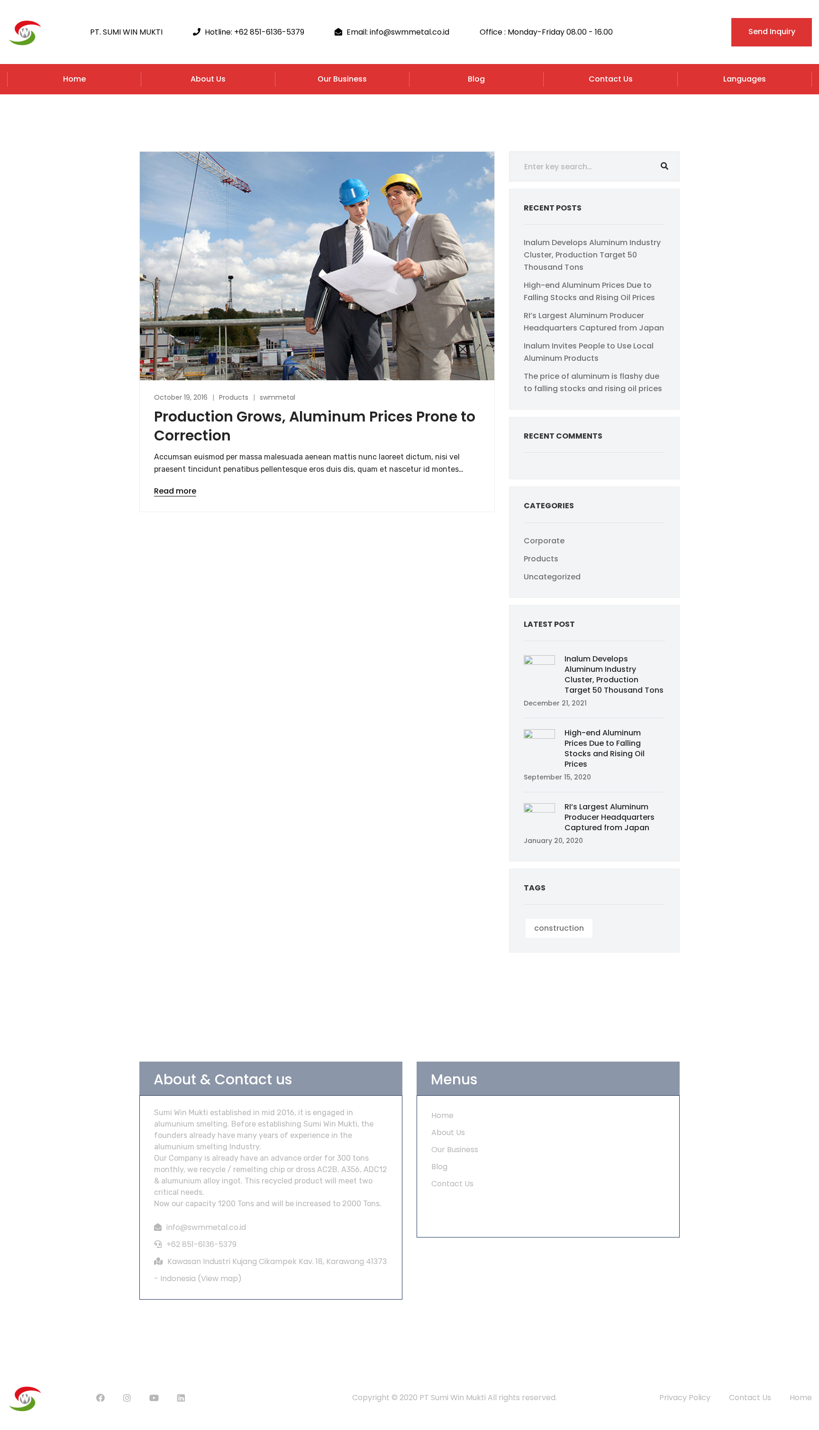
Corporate (544, 540)
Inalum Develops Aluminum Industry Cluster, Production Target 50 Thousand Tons (592, 255)
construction (559, 928)
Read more (175, 491)
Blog (476, 78)
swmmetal (277, 397)
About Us (208, 78)
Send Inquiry (771, 31)
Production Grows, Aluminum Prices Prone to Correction (314, 426)
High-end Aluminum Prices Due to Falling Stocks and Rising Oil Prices (604, 748)
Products (233, 397)
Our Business (342, 78)
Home (74, 78)
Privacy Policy (684, 1397)
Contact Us (611, 78)
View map (219, 1278)
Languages (744, 78)
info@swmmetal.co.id (206, 1227)
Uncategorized (552, 576)
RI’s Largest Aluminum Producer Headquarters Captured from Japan (609, 817)
